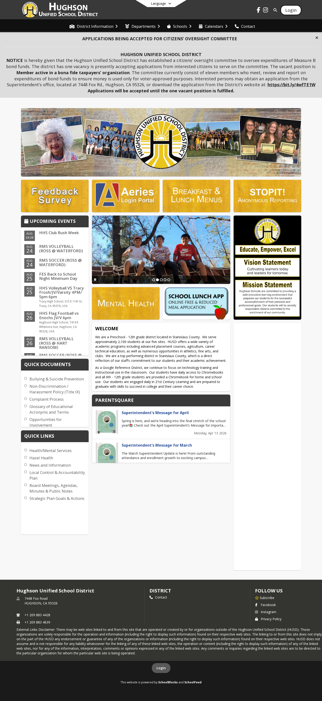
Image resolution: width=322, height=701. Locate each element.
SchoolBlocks (168, 682)
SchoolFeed (193, 682)
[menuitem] (93, 26)
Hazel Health (41, 458)
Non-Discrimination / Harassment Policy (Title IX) (54, 389)
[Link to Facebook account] (258, 10)
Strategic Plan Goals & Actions (56, 498)
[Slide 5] (168, 279)
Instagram (268, 612)
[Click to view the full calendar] (27, 221)
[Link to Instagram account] (265, 10)
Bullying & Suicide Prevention (56, 379)
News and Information (50, 465)
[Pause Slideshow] (95, 279)
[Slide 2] (157, 279)
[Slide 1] (153, 279)
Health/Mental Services (50, 450)
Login (161, 668)
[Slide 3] (161, 279)
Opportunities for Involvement (45, 422)
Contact (161, 597)
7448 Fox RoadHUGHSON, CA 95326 (41, 600)
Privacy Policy (271, 619)
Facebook (268, 605)
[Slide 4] (165, 279)
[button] (316, 38)
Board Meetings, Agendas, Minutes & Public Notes (53, 488)
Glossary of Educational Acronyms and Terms (51, 409)
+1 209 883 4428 (37, 615)
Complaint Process (46, 399)
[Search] (274, 10)
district (160, 590)
